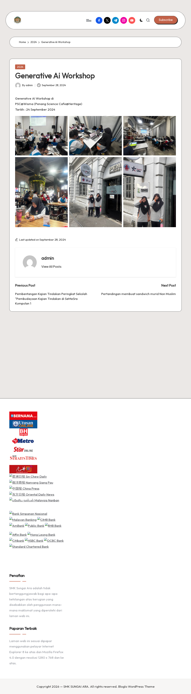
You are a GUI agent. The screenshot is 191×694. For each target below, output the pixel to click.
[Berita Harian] (23, 432)
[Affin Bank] (18, 534)
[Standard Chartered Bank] (29, 546)
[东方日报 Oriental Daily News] (31, 494)
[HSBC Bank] (34, 540)
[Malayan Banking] (23, 519)
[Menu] (88, 20)
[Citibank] (16, 540)
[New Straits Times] (23, 457)
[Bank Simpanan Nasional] (28, 513)
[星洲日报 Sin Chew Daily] (28, 476)
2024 (20, 67)
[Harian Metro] (23, 441)
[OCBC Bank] (54, 540)
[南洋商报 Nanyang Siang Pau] (31, 482)
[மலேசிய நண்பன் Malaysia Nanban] (34, 500)
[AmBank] (16, 525)
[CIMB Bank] (46, 519)
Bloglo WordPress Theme (136, 686)
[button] (165, 20)
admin (47, 258)
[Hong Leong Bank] (41, 534)
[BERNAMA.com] (23, 415)
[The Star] (23, 449)
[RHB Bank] (53, 525)
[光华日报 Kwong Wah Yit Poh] (23, 469)
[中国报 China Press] (24, 488)
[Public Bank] (34, 525)
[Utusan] (23, 424)
